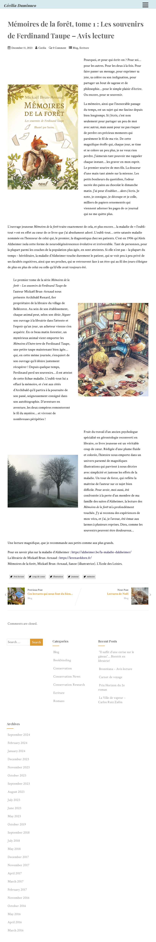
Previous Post (50, 592)
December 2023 (18, 759)
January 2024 (16, 751)
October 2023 (17, 775)
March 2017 (15, 881)
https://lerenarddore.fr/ (75, 558)
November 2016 (18, 898)
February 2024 (17, 743)
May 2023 (14, 816)
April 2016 (15, 922)
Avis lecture (19, 576)
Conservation (62, 668)
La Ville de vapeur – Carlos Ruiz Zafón (112, 700)
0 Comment (59, 48)
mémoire (91, 576)
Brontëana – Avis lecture (115, 669)
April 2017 (15, 873)
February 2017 (17, 889)
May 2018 (14, 849)
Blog (75, 48)
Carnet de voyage (110, 677)
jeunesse (75, 576)
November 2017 (18, 865)
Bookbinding (62, 660)
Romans (58, 701)
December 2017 (18, 857)
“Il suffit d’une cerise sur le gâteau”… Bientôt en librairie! (116, 656)
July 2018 (14, 840)
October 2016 (17, 906)
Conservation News (66, 676)
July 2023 (14, 800)
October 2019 (17, 824)
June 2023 (14, 808)
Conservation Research (69, 684)
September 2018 (19, 832)
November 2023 (19, 767)
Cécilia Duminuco (20, 5)
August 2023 (16, 792)
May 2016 (14, 914)
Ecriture (84, 48)
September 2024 (19, 735)
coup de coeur (38, 576)
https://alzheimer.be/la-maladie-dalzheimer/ (101, 552)
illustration (58, 576)
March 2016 (16, 930)
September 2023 (19, 783)
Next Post (117, 592)
